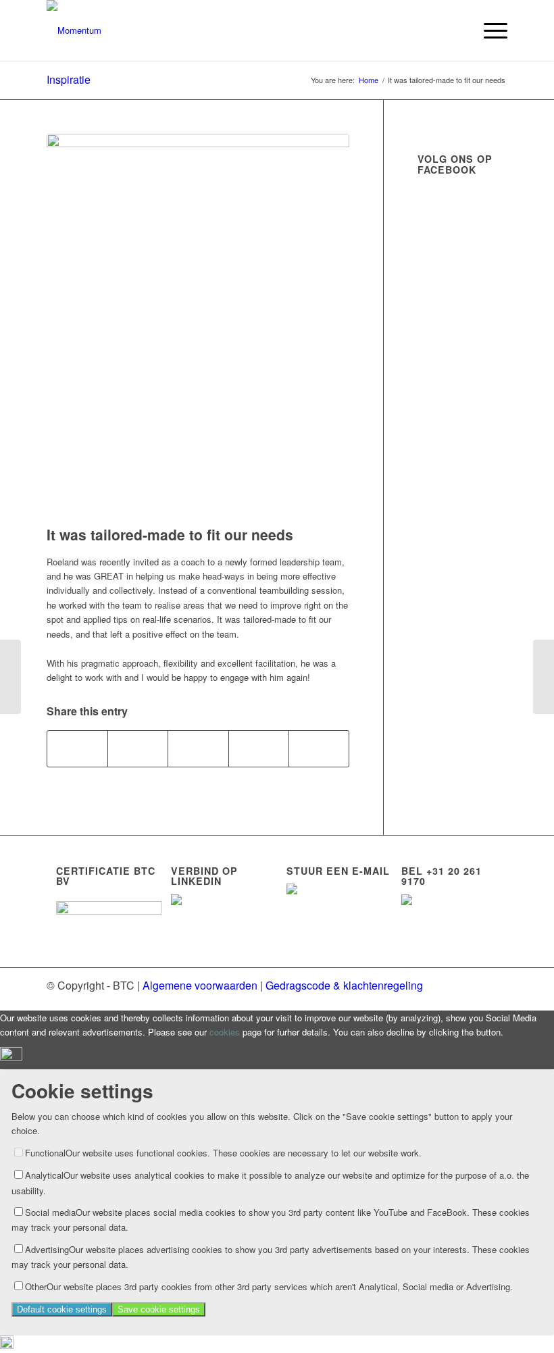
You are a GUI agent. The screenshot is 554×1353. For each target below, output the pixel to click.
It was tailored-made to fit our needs (170, 534)
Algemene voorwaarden (200, 985)
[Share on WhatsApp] (198, 748)
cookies (224, 1031)
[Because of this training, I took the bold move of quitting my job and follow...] (10, 677)
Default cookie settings (62, 1309)
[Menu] (488, 30)
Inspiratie (69, 79)
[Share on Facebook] (77, 748)
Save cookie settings (159, 1309)
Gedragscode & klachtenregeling (344, 985)
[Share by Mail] (319, 748)
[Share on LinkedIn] (258, 748)
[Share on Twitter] (138, 748)
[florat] (198, 326)
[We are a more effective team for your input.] (543, 677)
